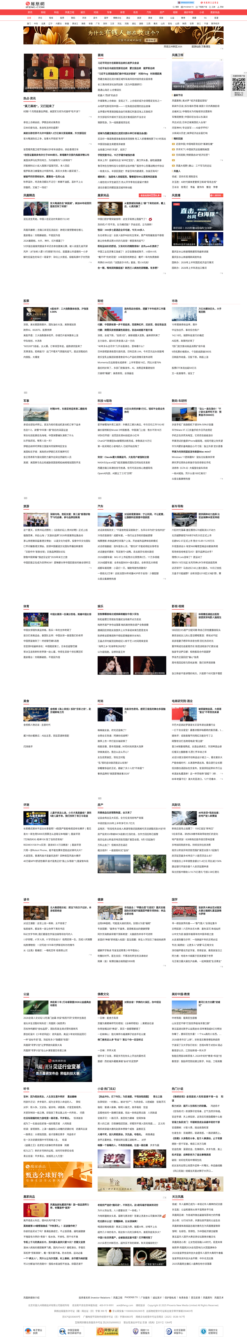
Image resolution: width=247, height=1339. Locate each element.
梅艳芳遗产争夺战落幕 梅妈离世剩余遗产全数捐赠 (123, 624)
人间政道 (66, 1123)
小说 (201, 12)
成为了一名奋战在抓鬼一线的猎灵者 (41, 1123)
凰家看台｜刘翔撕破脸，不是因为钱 (41, 235)
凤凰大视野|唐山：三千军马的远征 (194, 165)
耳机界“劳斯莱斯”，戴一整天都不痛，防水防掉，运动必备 (53, 1253)
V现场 (108, 401)
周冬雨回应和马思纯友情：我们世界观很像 (193, 662)
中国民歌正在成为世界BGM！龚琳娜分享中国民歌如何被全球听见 (56, 562)
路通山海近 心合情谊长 (109, 89)
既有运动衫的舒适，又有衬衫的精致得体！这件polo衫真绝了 (128, 246)
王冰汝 (175, 187)
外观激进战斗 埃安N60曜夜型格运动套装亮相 (195, 546)
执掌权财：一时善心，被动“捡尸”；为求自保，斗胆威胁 (126, 1101)
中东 (36, 23)
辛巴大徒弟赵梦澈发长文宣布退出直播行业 (193, 724)
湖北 (134, 23)
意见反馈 (195, 1297)
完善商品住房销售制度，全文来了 (115, 812)
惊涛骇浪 (78, 1118)
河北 (119, 23)
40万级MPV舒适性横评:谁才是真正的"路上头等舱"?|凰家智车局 (55, 861)
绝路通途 (150, 1134)
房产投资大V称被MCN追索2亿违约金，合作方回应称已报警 (128, 834)
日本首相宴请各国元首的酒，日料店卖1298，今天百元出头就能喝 (131, 351)
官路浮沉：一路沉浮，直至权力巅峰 (116, 1118)
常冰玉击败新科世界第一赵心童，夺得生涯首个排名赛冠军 (53, 651)
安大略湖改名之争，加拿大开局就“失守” (43, 138)
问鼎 (82, 1112)
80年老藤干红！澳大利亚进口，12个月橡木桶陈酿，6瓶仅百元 (203, 779)
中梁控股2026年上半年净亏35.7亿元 (116, 823)
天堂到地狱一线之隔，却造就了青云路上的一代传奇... (50, 1112)
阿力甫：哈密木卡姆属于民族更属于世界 (192, 955)
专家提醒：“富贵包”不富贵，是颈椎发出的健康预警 (124, 928)
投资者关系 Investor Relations (94, 1297)
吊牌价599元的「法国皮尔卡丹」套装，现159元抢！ (124, 262)
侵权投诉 (140, 1305)
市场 (175, 301)
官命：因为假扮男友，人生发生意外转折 (44, 1096)
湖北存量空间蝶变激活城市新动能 (115, 187)
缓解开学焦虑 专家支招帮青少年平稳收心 (118, 950)
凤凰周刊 (207, 1297)
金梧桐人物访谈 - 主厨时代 (36, 724)
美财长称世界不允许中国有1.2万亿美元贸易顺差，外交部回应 (54, 133)
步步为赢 (154, 1145)
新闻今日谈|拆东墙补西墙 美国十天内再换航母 (196, 106)
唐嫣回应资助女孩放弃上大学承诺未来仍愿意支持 (123, 630)
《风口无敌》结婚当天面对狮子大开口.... (192, 1170)
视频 (175, 12)
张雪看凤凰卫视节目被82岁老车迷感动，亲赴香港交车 (51, 149)
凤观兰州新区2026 (173, 46)
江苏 (112, 23)
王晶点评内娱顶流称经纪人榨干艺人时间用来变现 (123, 641)
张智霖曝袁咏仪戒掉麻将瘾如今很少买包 (118, 614)
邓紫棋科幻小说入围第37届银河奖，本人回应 (46, 165)
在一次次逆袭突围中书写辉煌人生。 (41, 1139)
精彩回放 (178, 138)
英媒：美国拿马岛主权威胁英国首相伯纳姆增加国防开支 (52, 462)
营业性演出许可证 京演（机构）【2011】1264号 (148, 1322)
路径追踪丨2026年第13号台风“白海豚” (192, 227)
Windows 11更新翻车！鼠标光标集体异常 (193, 457)
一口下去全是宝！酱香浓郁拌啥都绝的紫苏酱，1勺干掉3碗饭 (197, 730)
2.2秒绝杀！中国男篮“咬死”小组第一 (43, 88)
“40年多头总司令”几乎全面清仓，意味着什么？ (121, 346)
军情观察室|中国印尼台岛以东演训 (190, 116)
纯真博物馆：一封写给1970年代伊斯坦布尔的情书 (48, 945)
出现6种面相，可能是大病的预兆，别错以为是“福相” (124, 923)
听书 (26, 1089)
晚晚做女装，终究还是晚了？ (112, 730)
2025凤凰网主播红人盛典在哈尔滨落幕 (192, 1263)
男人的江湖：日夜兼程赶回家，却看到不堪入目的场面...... (127, 1123)
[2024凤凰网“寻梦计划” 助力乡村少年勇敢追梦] (210, 2)
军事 (109, 12)
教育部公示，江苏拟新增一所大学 (189, 1050)
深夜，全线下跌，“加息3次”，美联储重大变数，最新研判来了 (129, 335)
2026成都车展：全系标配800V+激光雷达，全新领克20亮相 (128, 562)
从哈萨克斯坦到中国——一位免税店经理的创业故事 (124, 106)
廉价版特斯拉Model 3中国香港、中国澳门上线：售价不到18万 (130, 430)
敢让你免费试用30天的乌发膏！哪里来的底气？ (122, 241)
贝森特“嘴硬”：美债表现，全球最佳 (116, 373)
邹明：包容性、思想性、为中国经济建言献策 (195, 1231)
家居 (161, 17)
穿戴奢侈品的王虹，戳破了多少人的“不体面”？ (121, 768)
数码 (73, 17)
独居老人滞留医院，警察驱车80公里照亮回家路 (133, 176)
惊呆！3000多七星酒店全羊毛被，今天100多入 (121, 230)
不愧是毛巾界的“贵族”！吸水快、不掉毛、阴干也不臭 (50, 1237)
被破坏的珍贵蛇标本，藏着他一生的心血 (44, 176)
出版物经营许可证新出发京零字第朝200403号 (169, 1311)
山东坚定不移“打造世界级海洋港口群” (191, 1023)
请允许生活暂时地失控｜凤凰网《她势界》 (45, 1023)
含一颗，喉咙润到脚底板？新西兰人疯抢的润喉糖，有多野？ (128, 268)
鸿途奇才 (71, 1134)
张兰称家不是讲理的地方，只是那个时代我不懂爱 (197, 673)
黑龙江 (75, 23)
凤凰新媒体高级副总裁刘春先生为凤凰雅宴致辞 (196, 1225)
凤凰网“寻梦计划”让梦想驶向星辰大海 (42, 1045)
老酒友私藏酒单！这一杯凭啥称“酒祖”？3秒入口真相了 (199, 773)
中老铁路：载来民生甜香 (184, 1017)
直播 (29, 17)
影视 (175, 606)
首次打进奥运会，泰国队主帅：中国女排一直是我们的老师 (53, 635)
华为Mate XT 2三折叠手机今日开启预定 (192, 430)
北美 (43, 23)
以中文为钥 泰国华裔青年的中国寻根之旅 (193, 934)
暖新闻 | (102, 176)
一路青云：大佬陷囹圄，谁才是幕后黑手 (44, 1134)
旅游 (139, 17)
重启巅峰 (72, 1096)
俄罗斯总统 (149, 68)
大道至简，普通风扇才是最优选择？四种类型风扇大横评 (52, 855)
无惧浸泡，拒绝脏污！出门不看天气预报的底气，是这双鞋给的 (55, 351)
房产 (162, 12)
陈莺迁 (184, 187)
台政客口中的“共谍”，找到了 (112, 149)
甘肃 (192, 23)
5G (205, 17)
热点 (26, 98)
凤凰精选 (29, 195)
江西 (148, 23)
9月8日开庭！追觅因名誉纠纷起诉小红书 (118, 435)
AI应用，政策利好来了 (183, 340)
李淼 (192, 187)
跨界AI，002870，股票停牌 (37, 330)
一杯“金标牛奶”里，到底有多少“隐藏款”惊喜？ (46, 1039)
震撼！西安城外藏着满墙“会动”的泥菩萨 (118, 1061)
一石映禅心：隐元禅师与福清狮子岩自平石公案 (122, 1034)
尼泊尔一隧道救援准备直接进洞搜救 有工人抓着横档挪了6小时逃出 (132, 138)
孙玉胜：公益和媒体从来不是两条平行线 (192, 1209)
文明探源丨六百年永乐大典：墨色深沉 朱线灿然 (196, 928)
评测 (84, 17)
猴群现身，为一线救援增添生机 (114, 122)
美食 (150, 17)
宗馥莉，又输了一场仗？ (36, 187)
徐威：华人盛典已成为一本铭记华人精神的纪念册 (197, 1204)
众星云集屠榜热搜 (181, 478)
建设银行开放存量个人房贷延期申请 (190, 866)
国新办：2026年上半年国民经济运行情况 (193, 262)
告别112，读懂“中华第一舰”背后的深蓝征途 (45, 430)
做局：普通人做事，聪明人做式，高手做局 (119, 1107)
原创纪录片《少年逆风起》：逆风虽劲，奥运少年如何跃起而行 (54, 1034)
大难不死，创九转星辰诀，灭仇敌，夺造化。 (120, 1134)
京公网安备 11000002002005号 (128, 1311)
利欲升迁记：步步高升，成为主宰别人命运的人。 (48, 1101)
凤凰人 (177, 171)
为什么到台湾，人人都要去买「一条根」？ (119, 1210)
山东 (163, 23)
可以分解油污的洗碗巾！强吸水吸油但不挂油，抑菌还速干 (53, 1264)
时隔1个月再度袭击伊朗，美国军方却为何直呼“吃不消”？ (52, 111)
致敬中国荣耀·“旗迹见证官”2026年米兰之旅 (45, 557)
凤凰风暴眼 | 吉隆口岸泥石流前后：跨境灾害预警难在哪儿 (53, 229)
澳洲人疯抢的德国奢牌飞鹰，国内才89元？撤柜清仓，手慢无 (54, 1247)
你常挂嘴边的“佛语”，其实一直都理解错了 (119, 1028)
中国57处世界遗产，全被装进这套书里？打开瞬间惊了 (125, 1237)
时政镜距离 (156, 73)
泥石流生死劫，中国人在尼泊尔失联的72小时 (46, 219)
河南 (127, 23)
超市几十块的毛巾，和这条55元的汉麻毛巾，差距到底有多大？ (130, 1232)
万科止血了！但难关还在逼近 (112, 845)
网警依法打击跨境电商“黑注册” (187, 741)
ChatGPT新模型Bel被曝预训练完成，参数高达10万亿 (125, 440)
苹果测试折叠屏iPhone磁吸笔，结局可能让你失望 (197, 440)
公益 (172, 17)
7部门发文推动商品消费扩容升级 (188, 346)
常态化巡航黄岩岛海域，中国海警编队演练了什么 (48, 435)
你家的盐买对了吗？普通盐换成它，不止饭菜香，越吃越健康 (54, 1231)
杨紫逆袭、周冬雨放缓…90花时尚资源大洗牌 (120, 746)
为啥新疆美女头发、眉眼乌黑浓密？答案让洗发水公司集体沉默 (130, 1216)
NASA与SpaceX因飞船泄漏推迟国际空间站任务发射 (124, 462)
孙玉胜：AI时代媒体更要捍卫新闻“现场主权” (194, 182)
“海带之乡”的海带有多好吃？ (112, 646)
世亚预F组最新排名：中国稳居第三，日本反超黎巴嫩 (50, 646)
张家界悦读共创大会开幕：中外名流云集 (192, 1258)
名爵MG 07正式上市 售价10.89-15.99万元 (193, 540)
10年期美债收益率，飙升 (184, 324)
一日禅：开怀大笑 (107, 1050)
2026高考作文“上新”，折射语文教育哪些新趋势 (196, 1039)
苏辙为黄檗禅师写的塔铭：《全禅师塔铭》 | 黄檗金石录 (126, 1023)
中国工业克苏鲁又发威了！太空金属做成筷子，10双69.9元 (127, 251)
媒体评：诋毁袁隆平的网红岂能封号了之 (192, 735)
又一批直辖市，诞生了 (183, 373)
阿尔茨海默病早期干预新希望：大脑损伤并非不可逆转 (125, 934)
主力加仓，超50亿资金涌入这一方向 (116, 340)
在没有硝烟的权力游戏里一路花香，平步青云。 (47, 1118)
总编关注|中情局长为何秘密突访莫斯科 (192, 111)
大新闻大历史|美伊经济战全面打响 (190, 133)
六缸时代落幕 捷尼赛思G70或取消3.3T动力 (193, 530)
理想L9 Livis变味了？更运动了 (187, 557)
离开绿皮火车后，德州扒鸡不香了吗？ (42, 1220)
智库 (51, 17)
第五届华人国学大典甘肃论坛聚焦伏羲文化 (194, 1236)
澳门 (29, 23)
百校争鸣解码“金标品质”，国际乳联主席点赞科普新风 (50, 1028)
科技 (56, 12)
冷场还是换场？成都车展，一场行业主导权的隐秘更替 (125, 535)
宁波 (206, 23)
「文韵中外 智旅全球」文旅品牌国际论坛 (44, 551)
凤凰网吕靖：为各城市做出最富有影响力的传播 (196, 1215)
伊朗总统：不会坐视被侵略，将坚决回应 (194, 86)
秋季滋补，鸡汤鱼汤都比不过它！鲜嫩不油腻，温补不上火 (53, 182)
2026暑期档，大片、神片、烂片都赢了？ (44, 240)
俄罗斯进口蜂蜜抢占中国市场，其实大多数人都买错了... (51, 171)
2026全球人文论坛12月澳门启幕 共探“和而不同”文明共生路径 (54, 1017)
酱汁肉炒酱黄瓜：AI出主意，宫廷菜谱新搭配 (46, 735)
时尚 (96, 12)
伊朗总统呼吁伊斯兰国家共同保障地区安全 (45, 446)
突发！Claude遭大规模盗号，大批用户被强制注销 (123, 457)
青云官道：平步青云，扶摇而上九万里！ (44, 1156)
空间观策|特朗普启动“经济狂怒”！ (193, 154)
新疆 (67, 23)
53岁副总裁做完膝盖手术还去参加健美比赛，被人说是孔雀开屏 (55, 246)
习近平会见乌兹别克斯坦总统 (113, 68)
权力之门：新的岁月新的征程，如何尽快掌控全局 (48, 1150)
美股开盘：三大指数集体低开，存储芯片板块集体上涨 (50, 335)
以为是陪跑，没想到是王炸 (111, 651)
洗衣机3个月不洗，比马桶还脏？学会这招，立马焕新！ (126, 224)
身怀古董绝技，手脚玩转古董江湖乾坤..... (118, 1139)
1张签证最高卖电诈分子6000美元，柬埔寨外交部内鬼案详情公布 (56, 154)
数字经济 (215, 23)
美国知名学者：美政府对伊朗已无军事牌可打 (46, 451)
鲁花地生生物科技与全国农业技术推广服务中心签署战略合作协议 (131, 165)
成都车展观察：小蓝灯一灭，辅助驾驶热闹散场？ (123, 568)
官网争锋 (141, 1118)
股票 (62, 17)
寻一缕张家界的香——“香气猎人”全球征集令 (194, 923)
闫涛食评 (28, 746)
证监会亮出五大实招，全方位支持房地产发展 (120, 817)
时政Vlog (143, 73)
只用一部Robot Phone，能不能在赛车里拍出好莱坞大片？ (53, 850)
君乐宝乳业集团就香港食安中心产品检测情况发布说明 (125, 357)
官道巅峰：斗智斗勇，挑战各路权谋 (190, 1127)
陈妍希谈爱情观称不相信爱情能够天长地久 (119, 635)
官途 (145, 1107)
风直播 (176, 195)
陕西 (184, 23)
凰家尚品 (215, 12)
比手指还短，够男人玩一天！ (38, 441)
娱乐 (83, 12)
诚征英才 (157, 1297)
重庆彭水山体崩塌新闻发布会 (187, 257)
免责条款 (183, 1297)
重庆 (156, 23)
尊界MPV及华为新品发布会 (184, 244)
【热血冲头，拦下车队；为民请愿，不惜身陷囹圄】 (124, 1096)
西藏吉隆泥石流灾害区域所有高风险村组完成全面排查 (125, 79)
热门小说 (177, 1089)
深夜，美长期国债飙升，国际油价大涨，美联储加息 (49, 324)
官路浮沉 (161, 1101)
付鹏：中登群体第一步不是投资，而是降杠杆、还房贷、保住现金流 (132, 324)
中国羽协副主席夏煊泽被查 (111, 144)
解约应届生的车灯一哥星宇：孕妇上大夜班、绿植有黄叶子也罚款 (56, 257)
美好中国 (188, 12)
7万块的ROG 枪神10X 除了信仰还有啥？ (43, 839)
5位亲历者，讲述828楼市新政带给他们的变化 (195, 834)
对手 (144, 1139)
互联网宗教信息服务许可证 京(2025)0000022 (98, 1322)
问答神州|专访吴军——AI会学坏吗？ (191, 127)
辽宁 (50, 23)
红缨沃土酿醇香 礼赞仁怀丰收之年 (189, 751)
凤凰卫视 (69, 12)
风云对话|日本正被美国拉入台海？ (190, 122)
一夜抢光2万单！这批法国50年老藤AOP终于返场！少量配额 (128, 573)
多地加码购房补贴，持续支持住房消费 (191, 844)
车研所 (182, 401)
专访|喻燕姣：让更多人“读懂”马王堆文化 (193, 945)
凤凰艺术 (219, 1297)
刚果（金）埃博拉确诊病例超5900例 (116, 961)
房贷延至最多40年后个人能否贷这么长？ (192, 855)
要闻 (100, 55)
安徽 (91, 23)
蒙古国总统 (135, 68)
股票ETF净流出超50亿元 (184, 367)
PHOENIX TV (189, 7)
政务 (135, 12)
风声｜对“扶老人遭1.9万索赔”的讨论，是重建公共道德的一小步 (55, 251)
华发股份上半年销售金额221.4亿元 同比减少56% (196, 861)
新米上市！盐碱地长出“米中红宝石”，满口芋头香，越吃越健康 (130, 160)
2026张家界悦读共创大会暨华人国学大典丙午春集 (197, 1253)
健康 (194, 17)
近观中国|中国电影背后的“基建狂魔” (194, 144)
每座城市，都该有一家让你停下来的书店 (44, 928)
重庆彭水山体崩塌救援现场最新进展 (190, 251)
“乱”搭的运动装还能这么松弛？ (113, 762)
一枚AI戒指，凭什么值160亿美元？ (190, 473)
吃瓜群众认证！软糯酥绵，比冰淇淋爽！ (118, 1221)
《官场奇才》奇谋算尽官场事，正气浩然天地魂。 (197, 1111)
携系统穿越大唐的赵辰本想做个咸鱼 (116, 1129)
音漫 (216, 17)
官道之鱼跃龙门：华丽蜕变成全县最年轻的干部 (196, 1122)
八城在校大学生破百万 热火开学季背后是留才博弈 (123, 182)
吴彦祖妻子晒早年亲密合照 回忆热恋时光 (193, 640)
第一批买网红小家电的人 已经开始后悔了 (118, 446)
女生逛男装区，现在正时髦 (111, 757)
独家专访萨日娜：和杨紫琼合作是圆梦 (191, 651)
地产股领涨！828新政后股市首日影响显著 (193, 839)
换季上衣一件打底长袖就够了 (112, 741)
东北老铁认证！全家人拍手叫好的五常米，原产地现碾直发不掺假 (131, 235)
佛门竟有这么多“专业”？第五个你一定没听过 (120, 1039)
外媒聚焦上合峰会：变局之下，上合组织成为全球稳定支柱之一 (130, 100)
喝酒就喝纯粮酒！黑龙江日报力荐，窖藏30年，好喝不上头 (127, 1227)
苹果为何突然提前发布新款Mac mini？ (192, 451)
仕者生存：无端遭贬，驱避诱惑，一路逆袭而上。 (197, 1133)
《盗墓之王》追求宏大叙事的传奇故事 (42, 1145)
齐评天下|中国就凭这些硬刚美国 (192, 149)
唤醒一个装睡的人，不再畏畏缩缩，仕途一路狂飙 (123, 1145)
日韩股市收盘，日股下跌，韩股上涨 (190, 357)
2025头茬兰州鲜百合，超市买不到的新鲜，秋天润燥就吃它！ (128, 1243)
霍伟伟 (200, 187)
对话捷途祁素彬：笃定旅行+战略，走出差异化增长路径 (126, 551)
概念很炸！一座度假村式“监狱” (113, 850)
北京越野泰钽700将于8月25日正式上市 (192, 535)
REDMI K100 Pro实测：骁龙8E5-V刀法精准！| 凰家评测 (52, 844)
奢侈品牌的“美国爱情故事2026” (114, 773)
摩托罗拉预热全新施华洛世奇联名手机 (191, 462)
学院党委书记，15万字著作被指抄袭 (116, 155)
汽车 (149, 12)
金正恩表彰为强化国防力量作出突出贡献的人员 (47, 457)
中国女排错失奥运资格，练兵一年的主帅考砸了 (47, 630)
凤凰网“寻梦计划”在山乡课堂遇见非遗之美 (44, 1050)
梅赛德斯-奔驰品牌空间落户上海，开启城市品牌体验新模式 (128, 540)
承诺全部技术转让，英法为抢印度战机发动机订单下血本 (52, 424)
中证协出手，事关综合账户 (185, 330)
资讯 (30, 12)
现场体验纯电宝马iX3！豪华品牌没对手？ (193, 551)
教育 (183, 17)
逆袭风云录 (81, 1129)
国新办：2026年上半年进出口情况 (189, 267)
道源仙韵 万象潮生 (201, 46)
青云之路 (157, 1096)
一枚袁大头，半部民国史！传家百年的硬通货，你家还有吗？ (129, 171)
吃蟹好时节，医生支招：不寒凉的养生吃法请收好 (123, 955)
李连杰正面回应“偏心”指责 (185, 657)
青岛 (170, 23)
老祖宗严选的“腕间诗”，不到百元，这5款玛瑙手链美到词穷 (128, 1205)
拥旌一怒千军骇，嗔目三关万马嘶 (189, 1143)
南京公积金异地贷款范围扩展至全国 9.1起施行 (195, 850)
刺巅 (66, 1145)
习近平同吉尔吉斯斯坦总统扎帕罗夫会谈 (118, 63)
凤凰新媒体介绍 (31, 1297)
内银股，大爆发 (31, 357)
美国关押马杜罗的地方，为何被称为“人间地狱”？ (48, 160)
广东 (98, 23)
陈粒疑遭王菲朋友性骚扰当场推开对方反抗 (119, 619)
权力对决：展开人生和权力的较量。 (190, 1105)
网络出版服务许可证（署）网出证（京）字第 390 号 (80, 1311)
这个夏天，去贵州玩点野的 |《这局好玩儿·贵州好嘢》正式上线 (55, 530)
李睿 (215, 187)
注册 (213, 7)
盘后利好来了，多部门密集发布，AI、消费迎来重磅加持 (126, 367)
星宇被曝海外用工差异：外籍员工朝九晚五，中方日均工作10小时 (131, 424)
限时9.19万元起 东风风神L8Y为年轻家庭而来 (194, 562)
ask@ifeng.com (124, 1305)
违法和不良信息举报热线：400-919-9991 (93, 1305)
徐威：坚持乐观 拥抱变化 (185, 176)
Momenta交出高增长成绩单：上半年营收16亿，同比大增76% (129, 362)
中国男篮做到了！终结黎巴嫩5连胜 (41, 640)
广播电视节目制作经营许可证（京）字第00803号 (108, 1316)
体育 (122, 12)
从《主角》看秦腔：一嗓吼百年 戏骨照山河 (45, 950)
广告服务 (145, 1297)
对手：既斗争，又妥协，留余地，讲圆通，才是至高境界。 (53, 1107)
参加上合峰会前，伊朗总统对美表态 (41, 122)
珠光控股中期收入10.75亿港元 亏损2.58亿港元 (195, 871)
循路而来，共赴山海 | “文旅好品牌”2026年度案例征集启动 (53, 535)
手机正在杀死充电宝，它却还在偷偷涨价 (192, 435)
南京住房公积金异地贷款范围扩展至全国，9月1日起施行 (126, 839)
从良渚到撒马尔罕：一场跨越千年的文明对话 (195, 939)
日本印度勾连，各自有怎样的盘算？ (41, 127)
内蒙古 (59, 23)
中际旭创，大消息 (32, 340)
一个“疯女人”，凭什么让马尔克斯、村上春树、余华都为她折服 (55, 1258)
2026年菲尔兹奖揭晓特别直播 (211, 244)
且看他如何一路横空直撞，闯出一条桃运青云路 (122, 1112)
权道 (64, 1139)
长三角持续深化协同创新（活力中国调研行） (121, 84)
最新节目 (178, 95)
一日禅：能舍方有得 (108, 1017)
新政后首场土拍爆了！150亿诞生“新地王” (193, 828)
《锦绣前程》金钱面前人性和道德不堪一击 (195, 1096)
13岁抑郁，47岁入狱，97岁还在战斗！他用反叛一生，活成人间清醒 (57, 939)
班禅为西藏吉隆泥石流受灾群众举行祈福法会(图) (122, 133)
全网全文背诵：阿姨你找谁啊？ (114, 735)
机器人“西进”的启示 (108, 95)
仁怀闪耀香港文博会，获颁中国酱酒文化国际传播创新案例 (53, 546)
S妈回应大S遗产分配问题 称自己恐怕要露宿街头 (196, 630)
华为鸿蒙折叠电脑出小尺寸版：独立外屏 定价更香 (197, 446)
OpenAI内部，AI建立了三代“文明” (115, 473)
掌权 (78, 1101)
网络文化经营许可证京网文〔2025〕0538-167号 (160, 1316)
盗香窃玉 (141, 1129)
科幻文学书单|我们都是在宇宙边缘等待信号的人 (48, 934)
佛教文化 (117, 17)
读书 (95, 17)
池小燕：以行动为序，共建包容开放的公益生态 (196, 1220)
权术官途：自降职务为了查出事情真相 (191, 1154)
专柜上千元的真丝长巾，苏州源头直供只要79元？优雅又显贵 (54, 1242)
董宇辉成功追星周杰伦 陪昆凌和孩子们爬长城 (195, 646)
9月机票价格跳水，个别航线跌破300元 (191, 351)
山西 (177, 23)
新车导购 (177, 506)
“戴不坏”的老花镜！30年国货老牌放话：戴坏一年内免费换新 (128, 257)
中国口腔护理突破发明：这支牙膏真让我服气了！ (123, 219)
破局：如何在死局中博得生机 (187, 1160)
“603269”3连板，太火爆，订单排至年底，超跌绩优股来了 (52, 346)
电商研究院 (179, 701)
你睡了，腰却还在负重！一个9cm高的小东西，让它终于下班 (197, 1034)
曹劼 (208, 187)
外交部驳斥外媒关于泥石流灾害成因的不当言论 (122, 117)
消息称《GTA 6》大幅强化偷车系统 (190, 467)
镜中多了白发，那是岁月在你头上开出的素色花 (122, 1055)
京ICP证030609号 (71, 1316)
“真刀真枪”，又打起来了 (39, 106)
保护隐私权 (170, 1297)
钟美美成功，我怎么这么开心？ (114, 751)
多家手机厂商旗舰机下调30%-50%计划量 (192, 424)
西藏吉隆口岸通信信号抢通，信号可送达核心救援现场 (125, 467)
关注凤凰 (178, 1197)
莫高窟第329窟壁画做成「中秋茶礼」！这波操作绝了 (50, 1226)
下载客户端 (202, 7)
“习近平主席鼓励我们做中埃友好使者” (117, 73)
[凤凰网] (35, 7)
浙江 (199, 23)
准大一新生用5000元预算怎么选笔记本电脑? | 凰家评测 (51, 834)
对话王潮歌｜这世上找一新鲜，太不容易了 (45, 923)
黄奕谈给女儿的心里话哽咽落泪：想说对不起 (195, 635)
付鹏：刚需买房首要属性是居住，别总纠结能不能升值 (125, 330)
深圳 (105, 23)
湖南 (141, 23)
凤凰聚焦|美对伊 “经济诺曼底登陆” (190, 100)
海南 (83, 23)
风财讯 (176, 805)
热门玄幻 (110, 1089)
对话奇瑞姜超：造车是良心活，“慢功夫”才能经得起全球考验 (128, 546)
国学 (106, 17)
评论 (40, 17)
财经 (43, 12)
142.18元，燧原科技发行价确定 (188, 335)
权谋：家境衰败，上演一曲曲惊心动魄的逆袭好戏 (48, 1129)
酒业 (128, 17)
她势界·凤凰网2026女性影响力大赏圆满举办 (194, 1247)
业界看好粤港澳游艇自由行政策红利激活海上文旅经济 (125, 111)
